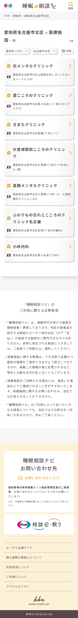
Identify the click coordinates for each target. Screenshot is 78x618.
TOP (7, 16)
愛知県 (17, 16)
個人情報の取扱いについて (24, 557)
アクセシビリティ (17, 586)
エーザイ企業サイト (19, 548)
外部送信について (18, 567)
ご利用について (16, 577)
